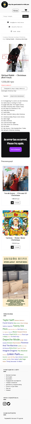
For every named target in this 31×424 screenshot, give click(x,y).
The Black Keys (15, 336)
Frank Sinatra (8, 323)
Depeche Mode (11, 339)
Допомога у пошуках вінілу (14, 384)
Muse (15, 332)
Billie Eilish (13, 348)
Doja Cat (10, 332)
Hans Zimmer (19, 357)
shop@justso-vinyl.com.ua (17, 22)
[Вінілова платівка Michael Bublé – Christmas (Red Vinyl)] (15, 58)
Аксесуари (9, 377)
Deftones (5, 354)
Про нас (8, 388)
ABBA (4, 361)
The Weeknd (22, 351)
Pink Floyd (20, 329)
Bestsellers (9, 379)
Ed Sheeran (6, 348)
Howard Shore (22, 332)
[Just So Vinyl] (15, 4)
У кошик (17, 202)
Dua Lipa (25, 334)
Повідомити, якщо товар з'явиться (14, 88)
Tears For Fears (21, 348)
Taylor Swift (8, 320)
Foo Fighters (5, 332)
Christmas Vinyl (12, 91)
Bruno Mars (24, 345)
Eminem (10, 343)
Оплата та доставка (12, 386)
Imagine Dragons (10, 350)
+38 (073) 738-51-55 (16, 27)
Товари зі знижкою (11, 382)
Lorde (19, 346)
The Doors (6, 334)
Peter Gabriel (14, 359)
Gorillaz (9, 359)
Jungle (21, 340)
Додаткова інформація (17, 96)
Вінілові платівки (14, 37)
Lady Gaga (22, 359)
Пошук (25, 16)
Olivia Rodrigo (24, 323)
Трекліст (5, 96)
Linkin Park (13, 354)
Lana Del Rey (11, 357)
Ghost (9, 336)
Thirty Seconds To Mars (14, 361)
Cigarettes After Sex (12, 329)
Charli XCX (13, 334)
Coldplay (5, 336)
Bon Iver (25, 329)
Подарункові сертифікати (13, 381)
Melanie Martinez (19, 320)
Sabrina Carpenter (8, 326)
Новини (8, 390)
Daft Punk (19, 334)
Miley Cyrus (17, 323)
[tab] (6, 96)
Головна (5, 37)
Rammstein (17, 343)
